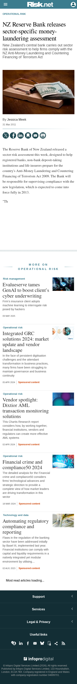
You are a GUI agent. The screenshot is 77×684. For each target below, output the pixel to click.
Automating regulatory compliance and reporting (26, 526)
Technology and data (15, 515)
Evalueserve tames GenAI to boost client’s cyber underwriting (26, 290)
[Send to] (35, 135)
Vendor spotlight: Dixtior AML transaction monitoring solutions (26, 408)
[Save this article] (28, 135)
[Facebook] (13, 135)
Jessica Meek (16, 119)
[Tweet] (6, 135)
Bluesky (42, 643)
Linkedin (20, 643)
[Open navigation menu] (4, 4)
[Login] (72, 4)
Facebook (27, 643)
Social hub (56, 643)
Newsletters (35, 643)
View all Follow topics (13, 643)
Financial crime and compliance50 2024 (22, 464)
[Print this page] (43, 135)
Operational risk (14, 14)
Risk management (14, 279)
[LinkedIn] (20, 135)
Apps (49, 643)
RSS (63, 643)
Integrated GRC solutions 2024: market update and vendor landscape (26, 341)
